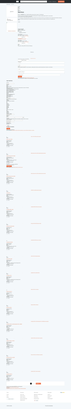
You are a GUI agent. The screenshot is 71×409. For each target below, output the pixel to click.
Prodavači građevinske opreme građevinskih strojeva (13, 388)
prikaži (8, 125)
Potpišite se (9, 166)
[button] (22, 32)
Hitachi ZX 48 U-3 (9, 291)
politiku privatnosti (27, 77)
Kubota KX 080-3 (9, 307)
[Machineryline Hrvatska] (11, 1)
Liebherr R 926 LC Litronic (10, 340)
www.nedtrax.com (20, 38)
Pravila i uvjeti (22, 394)
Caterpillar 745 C (9, 275)
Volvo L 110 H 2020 (9, 139)
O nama (8, 394)
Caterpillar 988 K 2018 (9, 209)
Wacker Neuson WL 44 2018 (10, 155)
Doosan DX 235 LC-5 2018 (10, 357)
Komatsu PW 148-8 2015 (10, 226)
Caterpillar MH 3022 (9, 242)
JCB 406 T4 (8, 192)
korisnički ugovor (32, 77)
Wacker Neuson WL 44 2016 (10, 176)
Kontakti (8, 397)
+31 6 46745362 (26, 41)
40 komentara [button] (9, 19)
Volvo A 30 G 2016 (9, 258)
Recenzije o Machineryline (23, 398)
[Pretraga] (21, 1)
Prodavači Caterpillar (23, 388)
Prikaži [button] (23, 41)
